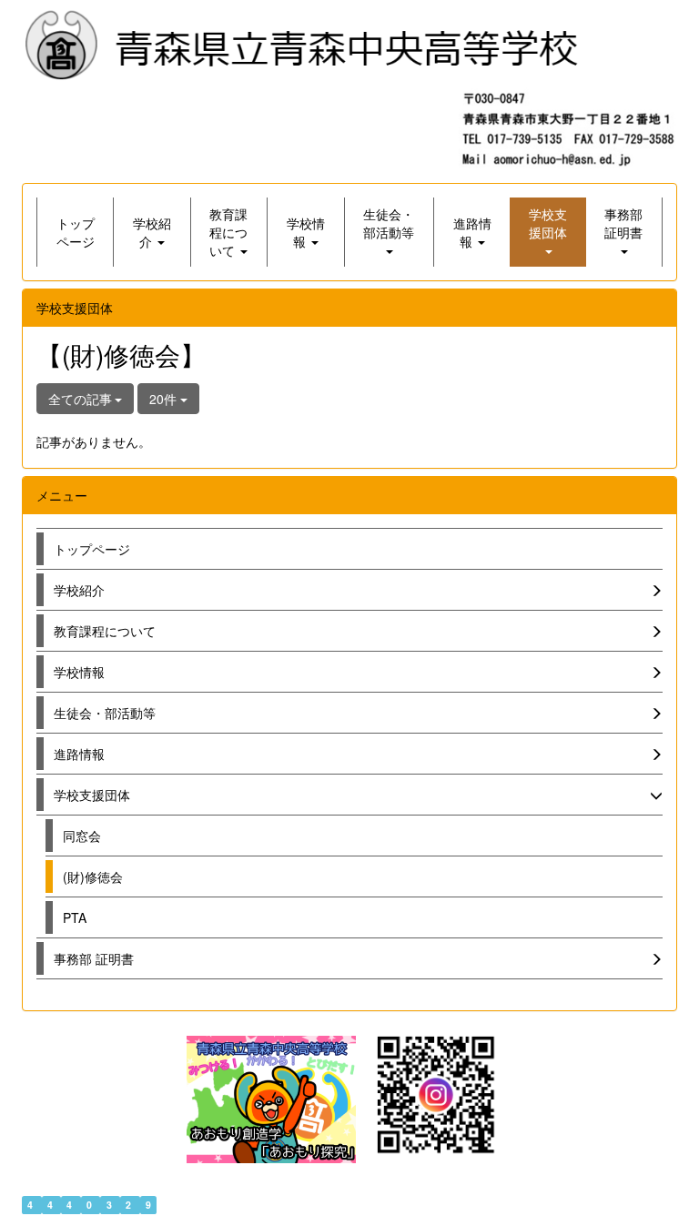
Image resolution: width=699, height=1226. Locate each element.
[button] (151, 232)
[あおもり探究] (271, 1099)
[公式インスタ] (436, 1093)
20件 (164, 399)
